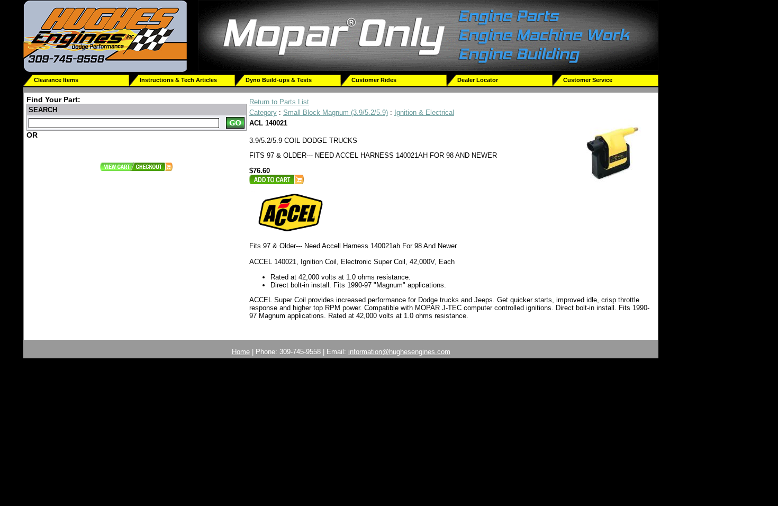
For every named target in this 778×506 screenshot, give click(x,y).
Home (241, 352)
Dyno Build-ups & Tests (279, 80)
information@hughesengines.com (399, 352)
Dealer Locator (477, 80)
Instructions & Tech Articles (178, 80)
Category (263, 112)
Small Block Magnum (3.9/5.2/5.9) (335, 112)
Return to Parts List (279, 102)
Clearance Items (56, 80)
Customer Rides (373, 80)
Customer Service (587, 80)
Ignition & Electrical (424, 112)
